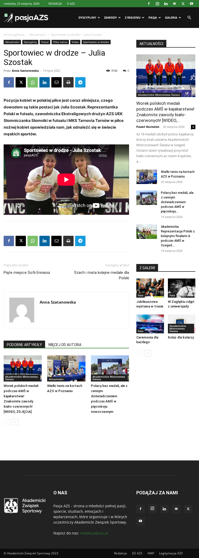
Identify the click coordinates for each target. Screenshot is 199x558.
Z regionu (132, 17)
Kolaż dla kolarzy (181, 337)
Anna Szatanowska (25, 70)
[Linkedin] (166, 3)
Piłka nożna (60, 42)
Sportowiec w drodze (96, 42)
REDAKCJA (55, 3)
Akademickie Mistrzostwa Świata (21, 378)
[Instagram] (157, 3)
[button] (189, 17)
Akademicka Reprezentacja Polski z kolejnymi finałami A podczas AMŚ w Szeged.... (178, 236)
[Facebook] (149, 3)
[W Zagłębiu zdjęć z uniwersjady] (182, 287)
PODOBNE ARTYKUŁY (24, 345)
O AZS (71, 3)
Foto (140, 295)
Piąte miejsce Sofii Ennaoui (27, 272)
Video (75, 42)
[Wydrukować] (68, 82)
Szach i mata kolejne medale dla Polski (101, 275)
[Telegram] (80, 82)
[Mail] (174, 3)
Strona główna (14, 34)
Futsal (45, 42)
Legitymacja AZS (171, 553)
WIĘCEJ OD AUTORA (64, 345)
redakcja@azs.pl (94, 533)
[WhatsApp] (32, 82)
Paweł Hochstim (147, 127)
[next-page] (15, 422)
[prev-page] (7, 422)
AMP (150, 553)
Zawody (110, 17)
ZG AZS (137, 553)
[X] (183, 3)
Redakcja (120, 553)
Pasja (152, 17)
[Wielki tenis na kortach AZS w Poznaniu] (66, 368)
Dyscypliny (87, 17)
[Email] (56, 82)
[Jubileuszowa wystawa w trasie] (150, 287)
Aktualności (37, 34)
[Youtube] (191, 3)
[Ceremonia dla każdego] (150, 323)
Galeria (171, 17)
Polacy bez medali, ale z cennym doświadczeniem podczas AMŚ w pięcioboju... (177, 202)
